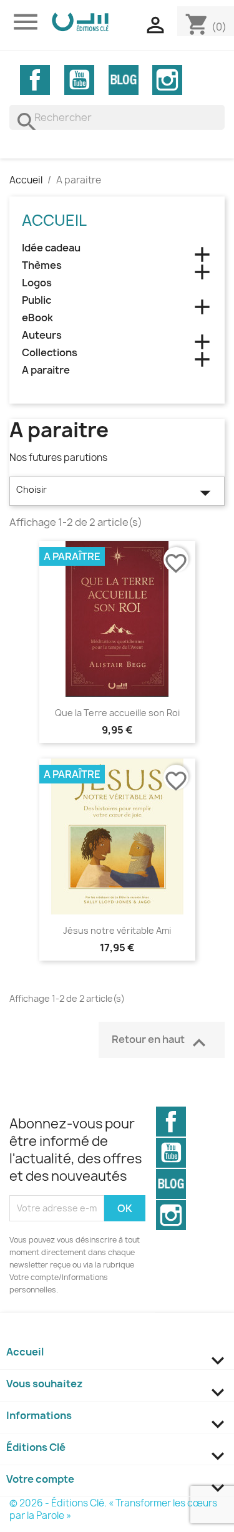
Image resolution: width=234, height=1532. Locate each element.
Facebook (35, 80)
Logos (37, 282)
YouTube (79, 80)
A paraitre (46, 370)
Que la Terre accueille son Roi (117, 713)
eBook (37, 317)
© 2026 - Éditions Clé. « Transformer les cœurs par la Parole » (113, 1509)
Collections (49, 352)
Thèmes (42, 265)
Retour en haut (162, 1042)
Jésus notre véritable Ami (117, 930)
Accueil (54, 220)
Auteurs (42, 335)
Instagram (167, 80)
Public (36, 300)
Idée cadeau (51, 248)
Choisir (117, 492)
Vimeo (124, 80)
